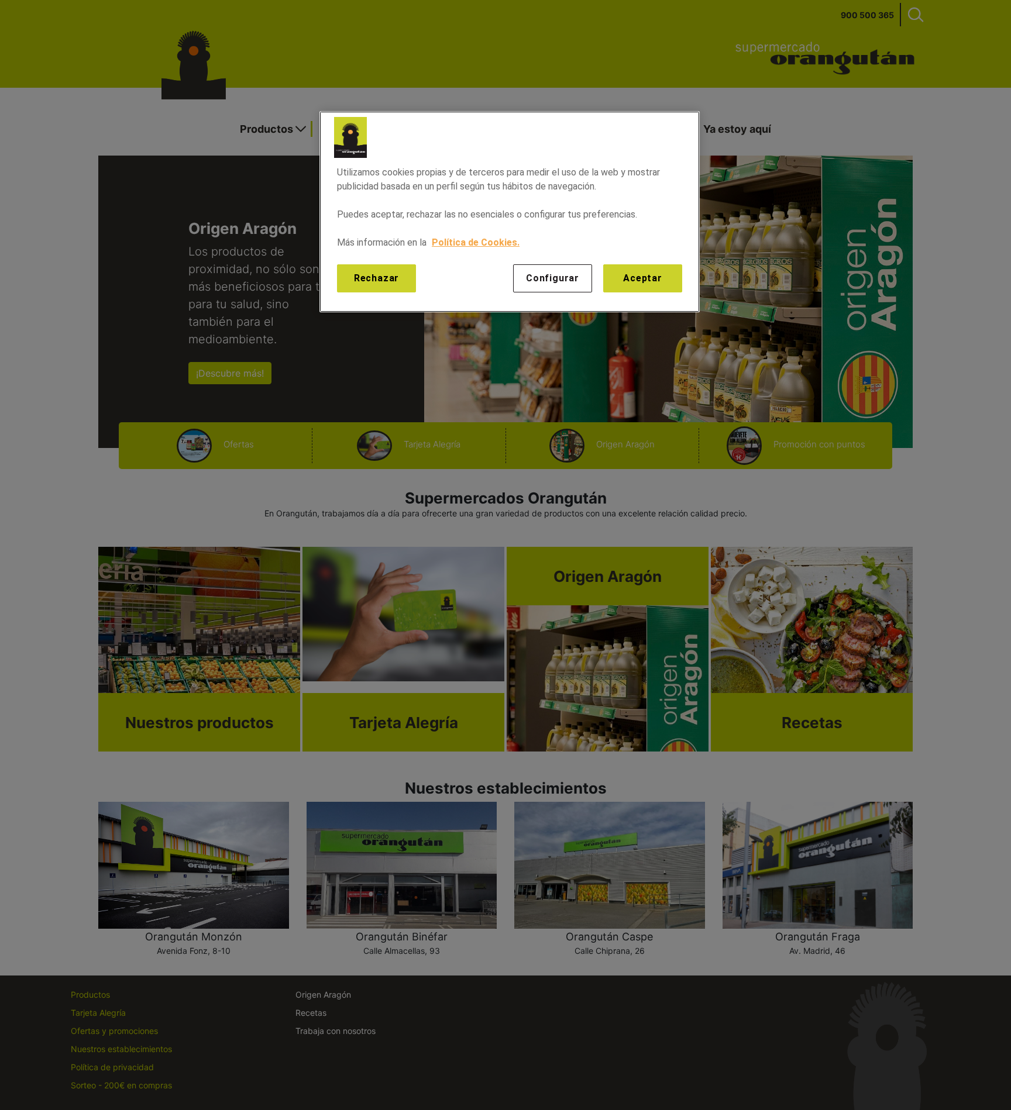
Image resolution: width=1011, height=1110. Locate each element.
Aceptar (642, 278)
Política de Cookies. (476, 242)
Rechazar (376, 278)
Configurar (552, 278)
